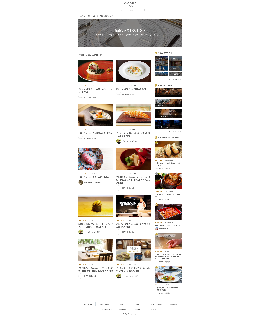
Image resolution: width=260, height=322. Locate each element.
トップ (80, 16)
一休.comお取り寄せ (173, 304)
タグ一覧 (87, 16)
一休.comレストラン (86, 304)
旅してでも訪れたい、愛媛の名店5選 (131, 89)
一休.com (121, 304)
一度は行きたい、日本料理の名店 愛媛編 (95, 133)
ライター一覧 (122, 309)
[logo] (130, 3)
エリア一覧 (94, 16)
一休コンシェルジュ (104, 304)
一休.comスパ (138, 304)
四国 (101, 16)
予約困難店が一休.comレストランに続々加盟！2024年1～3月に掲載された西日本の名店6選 (133, 180)
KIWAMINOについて (106, 309)
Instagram (137, 309)
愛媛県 (106, 16)
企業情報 (153, 309)
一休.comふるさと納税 (156, 304)
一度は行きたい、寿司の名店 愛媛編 (93, 177)
